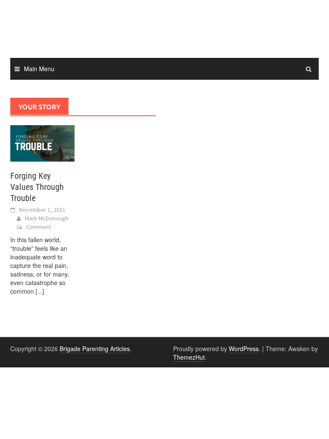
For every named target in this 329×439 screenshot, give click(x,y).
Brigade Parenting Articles (95, 348)
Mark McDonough (47, 218)
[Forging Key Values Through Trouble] (42, 142)
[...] (40, 291)
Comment (38, 227)
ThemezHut (189, 357)
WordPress (244, 348)
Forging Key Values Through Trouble (37, 187)
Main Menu (39, 68)
